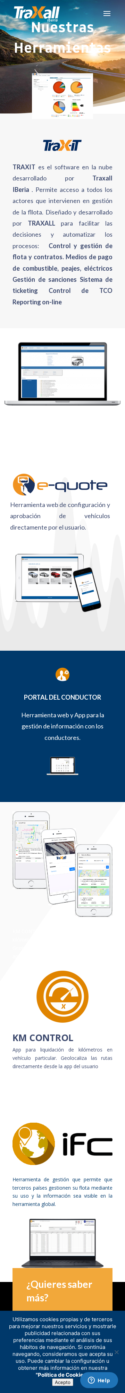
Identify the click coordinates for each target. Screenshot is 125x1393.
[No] (116, 1352)
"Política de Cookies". (62, 1374)
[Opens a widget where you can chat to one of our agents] (99, 1381)
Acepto (62, 1382)
